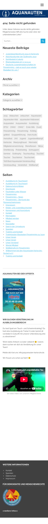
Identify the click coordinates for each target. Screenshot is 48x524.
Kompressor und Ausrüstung (18, 210)
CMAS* (13, 127)
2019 (5, 116)
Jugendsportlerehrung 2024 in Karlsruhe (22, 54)
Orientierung (9, 150)
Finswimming (22, 131)
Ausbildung (34, 123)
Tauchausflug (28, 154)
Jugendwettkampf (35, 138)
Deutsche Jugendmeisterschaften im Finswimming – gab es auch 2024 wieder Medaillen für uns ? (20, 67)
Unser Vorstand (12, 243)
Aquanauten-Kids (11, 119)
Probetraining (21, 150)
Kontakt (9, 213)
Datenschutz (11, 476)
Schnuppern (34, 150)
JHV (16, 138)
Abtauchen (13, 116)
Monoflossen (30, 146)
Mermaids (33, 142)
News (8, 221)
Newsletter (10, 224)
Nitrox (40, 146)
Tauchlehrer (17, 157)
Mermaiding (11, 216)
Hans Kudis (32, 135)
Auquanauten (21, 123)
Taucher (7, 157)
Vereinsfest (22, 165)
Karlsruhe (7, 142)
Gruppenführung (18, 135)
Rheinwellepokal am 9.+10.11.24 (18, 62)
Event (39, 127)
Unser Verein (11, 237)
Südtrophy (16, 154)
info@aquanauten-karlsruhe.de (31, 353)
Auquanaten (9, 123)
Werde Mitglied (12, 245)
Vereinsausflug (10, 165)
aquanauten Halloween (29, 119)
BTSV (6, 127)
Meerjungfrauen (20, 142)
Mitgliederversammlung (13, 146)
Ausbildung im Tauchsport (16, 181)
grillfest (7, 135)
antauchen (24, 116)
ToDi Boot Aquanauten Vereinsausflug (19, 161)
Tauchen (40, 154)
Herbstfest (8, 138)
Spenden (9, 229)
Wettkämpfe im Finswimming (18, 248)
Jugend (23, 138)
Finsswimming (9, 131)
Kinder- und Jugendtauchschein (19, 208)
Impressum (10, 205)
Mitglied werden (12, 218)
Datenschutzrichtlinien (15, 186)
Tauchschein (29, 157)
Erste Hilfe (30, 127)
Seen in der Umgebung (15, 226)
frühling (33, 131)
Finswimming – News (14, 197)
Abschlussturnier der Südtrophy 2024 (21, 57)
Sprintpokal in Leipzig (14, 59)
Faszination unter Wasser (16, 192)
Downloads (10, 189)
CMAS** (21, 127)
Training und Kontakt (14, 232)
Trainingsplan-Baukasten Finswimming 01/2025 (25, 234)
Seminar (7, 154)
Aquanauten (36, 116)
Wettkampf (33, 165)
